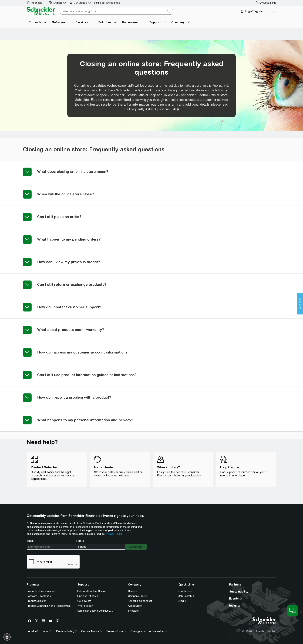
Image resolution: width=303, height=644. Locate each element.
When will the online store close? (65, 194)
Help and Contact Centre (91, 591)
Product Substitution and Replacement (48, 605)
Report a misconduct (140, 601)
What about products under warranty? (70, 330)
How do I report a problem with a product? (74, 397)
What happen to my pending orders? (69, 239)
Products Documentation (41, 591)
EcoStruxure (185, 591)
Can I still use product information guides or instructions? (87, 375)
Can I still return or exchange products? (71, 284)
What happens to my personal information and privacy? (85, 420)
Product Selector (36, 601)
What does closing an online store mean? (72, 171)
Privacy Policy (113, 533)
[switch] (7, 637)
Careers (132, 591)
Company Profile (137, 596)
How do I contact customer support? (69, 307)
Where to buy (85, 605)
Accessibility (135, 605)
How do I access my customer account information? (82, 352)
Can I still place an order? (59, 217)
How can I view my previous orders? (68, 262)
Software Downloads (39, 596)
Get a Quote (84, 601)
